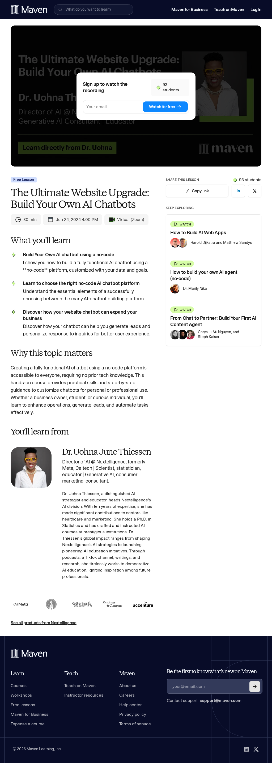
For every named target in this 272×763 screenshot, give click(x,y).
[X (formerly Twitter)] (256, 749)
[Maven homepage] (29, 9)
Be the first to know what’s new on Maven (212, 671)
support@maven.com (220, 700)
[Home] (28, 653)
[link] (238, 191)
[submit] (254, 686)
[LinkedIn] (246, 749)
